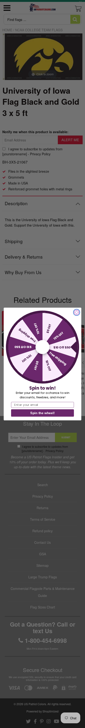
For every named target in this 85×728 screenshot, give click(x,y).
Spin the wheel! (42, 413)
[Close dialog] (76, 312)
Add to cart (42, 242)
